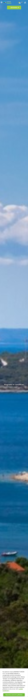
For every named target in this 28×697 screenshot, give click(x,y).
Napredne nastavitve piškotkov (14, 694)
